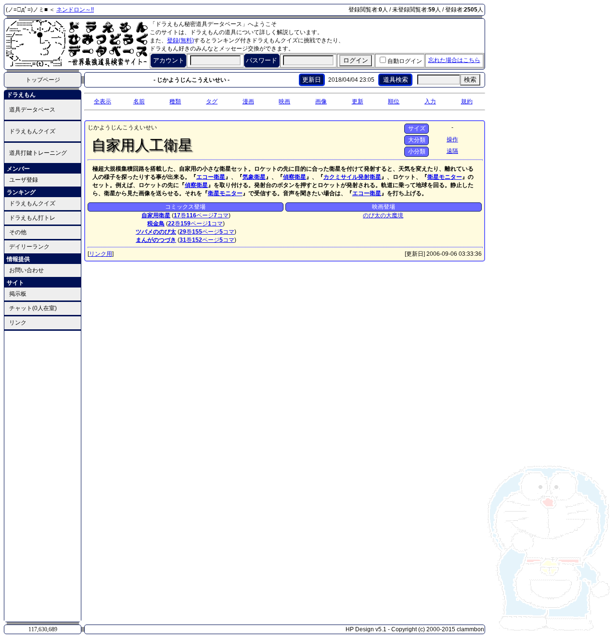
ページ (200, 215)
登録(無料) (180, 40)
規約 (467, 101)
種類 (175, 101)
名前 (139, 101)
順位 (393, 101)
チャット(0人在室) (33, 308)
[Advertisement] (43, 475)
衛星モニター (444, 177)
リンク (17, 322)
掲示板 (17, 293)
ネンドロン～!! (75, 9)
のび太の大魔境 (383, 215)
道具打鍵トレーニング (38, 153)
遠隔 (452, 151)
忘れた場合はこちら (454, 60)
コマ (221, 215)
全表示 (102, 101)
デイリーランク (29, 246)
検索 (470, 79)
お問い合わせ (26, 270)
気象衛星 (254, 177)
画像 (321, 101)
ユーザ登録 (23, 179)
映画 (284, 101)
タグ (212, 101)
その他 (17, 232)
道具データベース (32, 109)
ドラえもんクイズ (32, 131)
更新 (357, 101)
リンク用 (100, 253)
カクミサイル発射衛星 (352, 177)
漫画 (248, 101)
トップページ (43, 79)
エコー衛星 (210, 177)
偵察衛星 (294, 177)
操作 (452, 139)
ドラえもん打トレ (32, 217)
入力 (430, 101)
